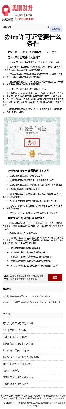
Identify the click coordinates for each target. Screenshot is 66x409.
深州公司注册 (47, 396)
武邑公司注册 (34, 396)
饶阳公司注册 (20, 398)
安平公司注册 (8, 398)
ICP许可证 (51, 52)
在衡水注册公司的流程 (14, 330)
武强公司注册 (59, 396)
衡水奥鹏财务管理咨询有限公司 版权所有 (39, 403)
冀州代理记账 (33, 398)
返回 (55, 277)
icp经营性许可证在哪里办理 (15, 296)
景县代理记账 (46, 398)
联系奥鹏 (56, 29)
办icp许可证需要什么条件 (16, 350)
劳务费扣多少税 (11, 370)
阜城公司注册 (58, 398)
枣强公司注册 (21, 396)
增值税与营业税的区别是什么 (18, 377)
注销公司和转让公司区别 (16, 337)
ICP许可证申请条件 (41, 296)
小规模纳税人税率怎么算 (16, 384)
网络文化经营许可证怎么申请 (18, 323)
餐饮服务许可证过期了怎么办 (23, 279)
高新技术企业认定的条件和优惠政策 (26, 276)
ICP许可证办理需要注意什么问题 (17, 302)
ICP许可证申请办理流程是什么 (47, 302)
